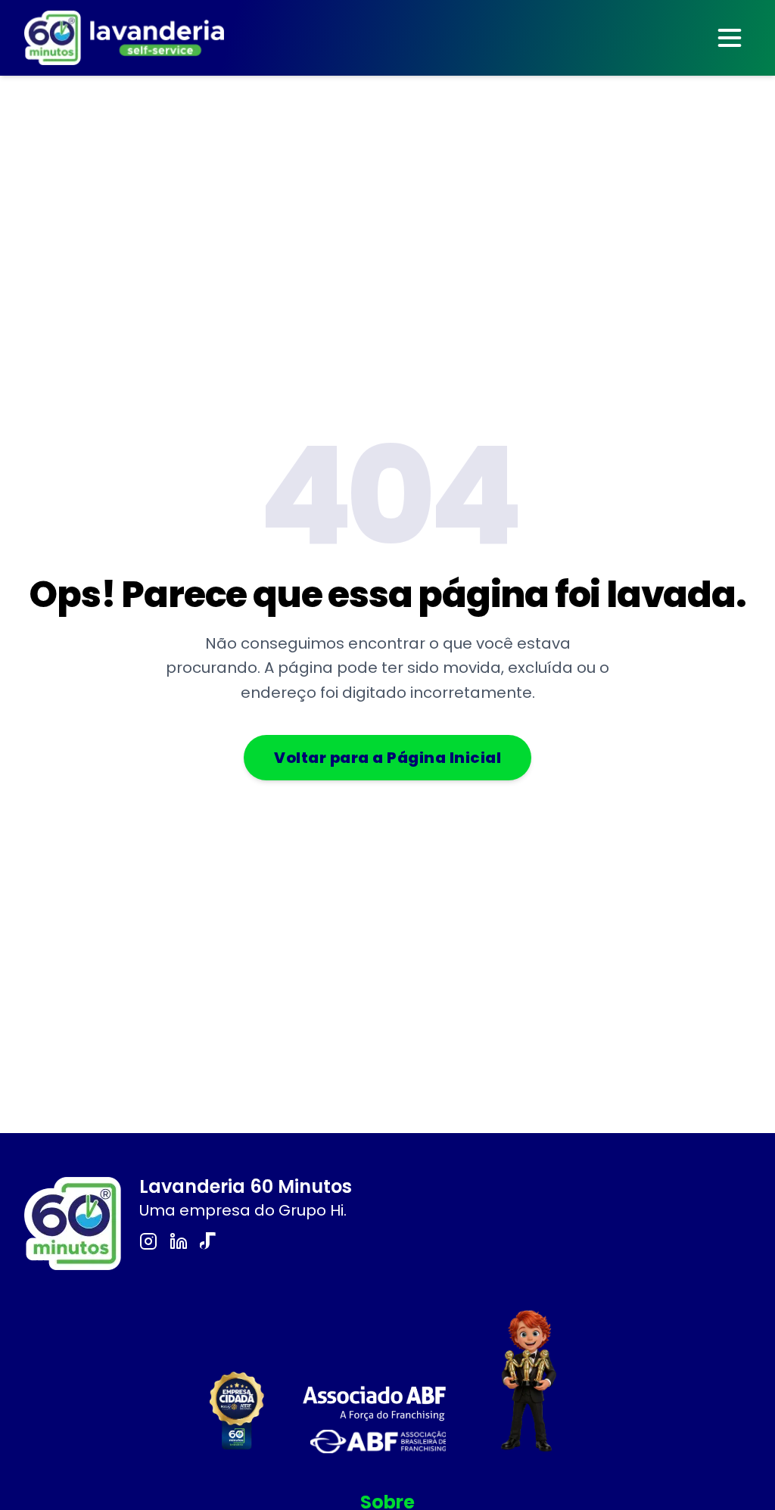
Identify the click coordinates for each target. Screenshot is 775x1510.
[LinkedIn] (179, 1241)
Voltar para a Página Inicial (387, 757)
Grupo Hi (311, 1210)
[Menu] (729, 38)
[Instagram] (148, 1241)
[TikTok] (209, 1241)
